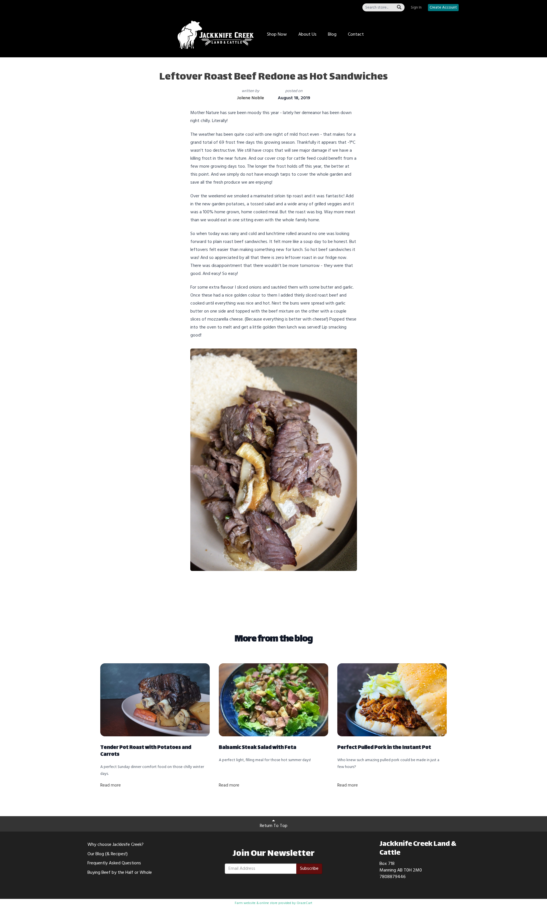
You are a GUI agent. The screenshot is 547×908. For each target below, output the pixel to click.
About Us (307, 34)
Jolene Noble (250, 98)
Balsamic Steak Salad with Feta (257, 747)
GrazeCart (304, 903)
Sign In (416, 8)
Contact (356, 34)
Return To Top (273, 826)
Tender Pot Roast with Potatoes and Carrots (145, 751)
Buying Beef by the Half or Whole (119, 872)
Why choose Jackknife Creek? (115, 844)
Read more (110, 785)
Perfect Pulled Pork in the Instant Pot (384, 747)
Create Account (443, 7)
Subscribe (309, 868)
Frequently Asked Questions (114, 863)
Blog (332, 34)
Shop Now (277, 34)
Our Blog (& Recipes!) (107, 854)
